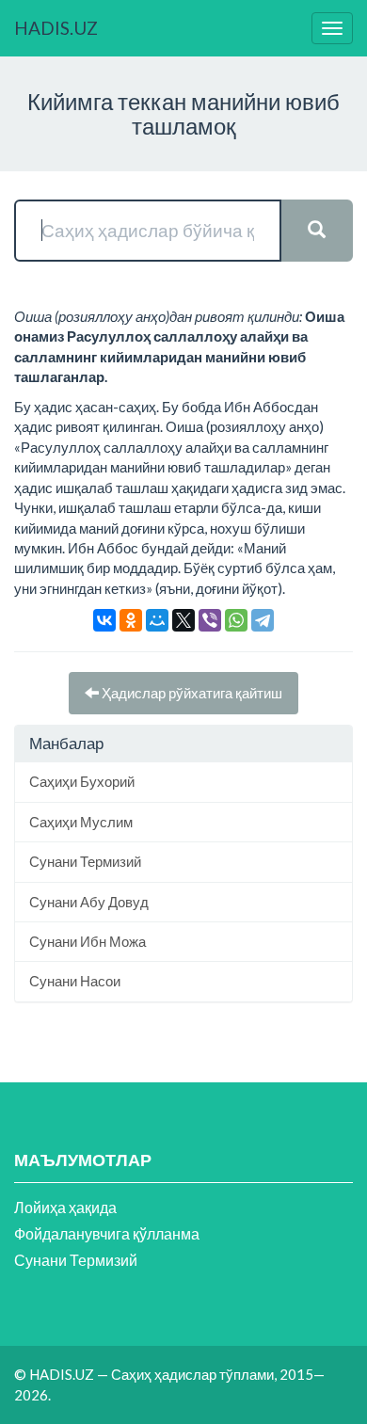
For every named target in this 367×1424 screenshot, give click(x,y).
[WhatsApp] (236, 620)
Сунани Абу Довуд (89, 901)
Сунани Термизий (85, 861)
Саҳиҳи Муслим (81, 821)
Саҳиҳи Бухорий (82, 781)
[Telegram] (262, 620)
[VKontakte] (104, 620)
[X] (183, 620)
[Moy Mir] (157, 620)
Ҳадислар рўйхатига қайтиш (190, 692)
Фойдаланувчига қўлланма (106, 1233)
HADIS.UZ (56, 28)
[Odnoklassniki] (131, 620)
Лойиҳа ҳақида (65, 1207)
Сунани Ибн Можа (87, 941)
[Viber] (210, 620)
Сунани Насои (74, 980)
